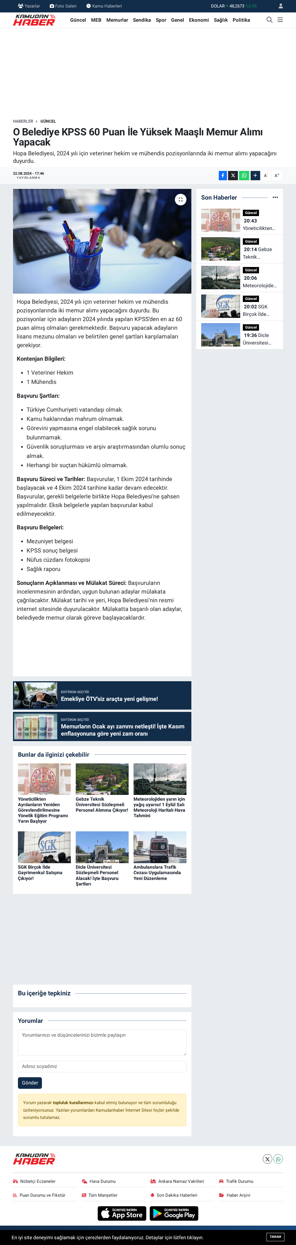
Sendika (142, 20)
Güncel (78, 20)
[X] (267, 1159)
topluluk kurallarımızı (74, 1102)
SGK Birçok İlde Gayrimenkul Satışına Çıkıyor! (40, 872)
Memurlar (117, 20)
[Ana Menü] (280, 20)
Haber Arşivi (238, 1195)
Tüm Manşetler (102, 1195)
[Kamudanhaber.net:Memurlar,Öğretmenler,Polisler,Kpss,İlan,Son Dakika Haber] (34, 19)
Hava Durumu (103, 1181)
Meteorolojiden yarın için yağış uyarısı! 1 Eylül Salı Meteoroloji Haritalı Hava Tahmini (159, 807)
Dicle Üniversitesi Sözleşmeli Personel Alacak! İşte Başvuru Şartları (97, 875)
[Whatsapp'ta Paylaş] (244, 176)
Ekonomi (199, 20)
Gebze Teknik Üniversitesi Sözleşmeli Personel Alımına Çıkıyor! (102, 804)
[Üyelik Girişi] (278, 6)
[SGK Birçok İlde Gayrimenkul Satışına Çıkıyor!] (44, 847)
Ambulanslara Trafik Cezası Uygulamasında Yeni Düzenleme (157, 872)
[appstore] (123, 1213)
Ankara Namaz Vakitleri (181, 1181)
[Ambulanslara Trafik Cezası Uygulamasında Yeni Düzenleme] (160, 847)
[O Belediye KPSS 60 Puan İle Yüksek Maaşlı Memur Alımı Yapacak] (102, 241)
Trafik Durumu (239, 1181)
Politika (241, 20)
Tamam (275, 1237)
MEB (96, 20)
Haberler (23, 121)
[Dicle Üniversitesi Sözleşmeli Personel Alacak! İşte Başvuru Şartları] (102, 847)
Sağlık (221, 20)
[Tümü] (275, 197)
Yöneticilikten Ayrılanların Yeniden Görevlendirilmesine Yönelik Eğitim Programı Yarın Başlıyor (43, 810)
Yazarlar (32, 6)
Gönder (30, 1083)
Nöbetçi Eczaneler (38, 1181)
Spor (161, 20)
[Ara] (269, 20)
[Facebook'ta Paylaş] (223, 176)
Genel (177, 20)
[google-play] (174, 1213)
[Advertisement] (148, 73)
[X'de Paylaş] (233, 176)
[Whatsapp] (278, 1159)
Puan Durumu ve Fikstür (42, 1195)
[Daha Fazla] (255, 176)
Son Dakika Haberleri (177, 1195)
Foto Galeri (66, 6)
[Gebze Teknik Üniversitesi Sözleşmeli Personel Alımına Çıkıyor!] (102, 779)
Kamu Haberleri (107, 6)
